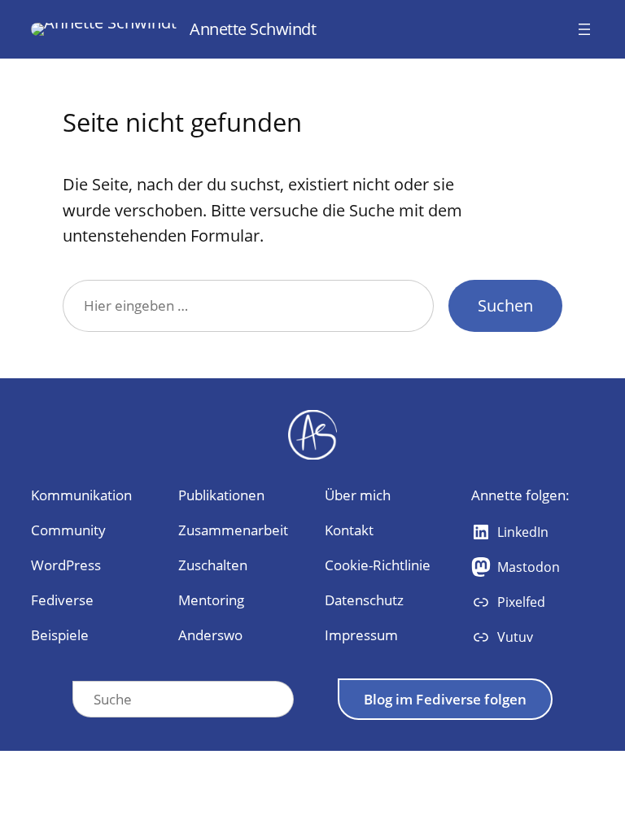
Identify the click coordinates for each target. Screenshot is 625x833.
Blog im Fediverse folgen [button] (445, 699)
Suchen (505, 305)
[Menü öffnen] (584, 29)
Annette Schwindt (253, 29)
